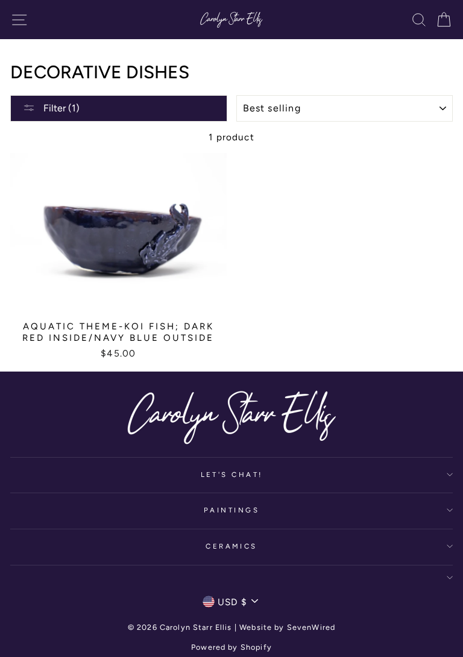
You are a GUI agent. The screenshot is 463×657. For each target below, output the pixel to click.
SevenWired (311, 627)
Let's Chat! (232, 474)
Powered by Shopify (231, 647)
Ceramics (231, 546)
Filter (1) (60, 108)
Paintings (231, 510)
